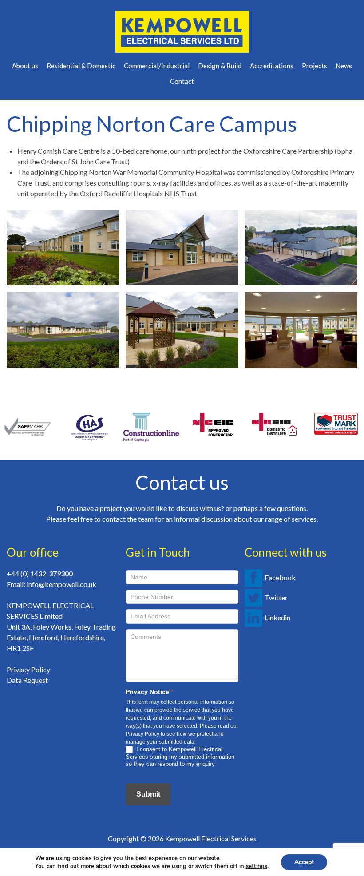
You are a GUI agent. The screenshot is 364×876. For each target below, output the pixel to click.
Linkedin (277, 617)
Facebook (280, 577)
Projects (314, 66)
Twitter (276, 597)
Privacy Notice (149, 691)
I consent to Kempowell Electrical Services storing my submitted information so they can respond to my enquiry (180, 757)
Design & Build (219, 66)
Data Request (27, 680)
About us (25, 66)
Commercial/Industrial (157, 66)
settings (256, 866)
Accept (304, 862)
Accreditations (271, 66)
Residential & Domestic (81, 66)
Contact (182, 81)
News (344, 66)
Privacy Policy (28, 669)
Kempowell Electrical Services (211, 838)
